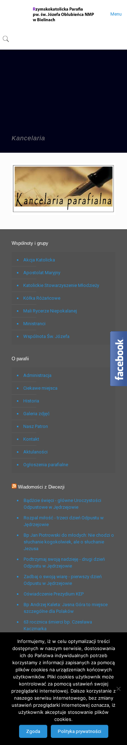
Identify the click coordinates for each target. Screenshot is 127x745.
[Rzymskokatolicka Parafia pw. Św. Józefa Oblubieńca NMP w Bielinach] (63, 14)
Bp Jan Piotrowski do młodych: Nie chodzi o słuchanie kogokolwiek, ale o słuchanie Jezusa (69, 541)
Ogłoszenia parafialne (45, 464)
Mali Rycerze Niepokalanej (50, 311)
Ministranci (34, 323)
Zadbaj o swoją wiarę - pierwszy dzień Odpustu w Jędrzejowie (63, 580)
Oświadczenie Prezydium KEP (54, 594)
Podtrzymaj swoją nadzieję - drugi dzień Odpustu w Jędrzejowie (64, 563)
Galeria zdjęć (36, 413)
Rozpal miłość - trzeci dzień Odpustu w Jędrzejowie (64, 521)
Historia (31, 400)
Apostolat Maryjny (41, 272)
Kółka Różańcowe (41, 298)
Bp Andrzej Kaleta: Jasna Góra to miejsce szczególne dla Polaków (66, 608)
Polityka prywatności (79, 731)
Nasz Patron (35, 426)
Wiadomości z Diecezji (41, 487)
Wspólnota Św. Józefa (46, 336)
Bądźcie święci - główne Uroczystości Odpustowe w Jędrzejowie (62, 504)
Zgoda (33, 731)
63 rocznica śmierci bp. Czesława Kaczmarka (58, 625)
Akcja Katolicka (39, 260)
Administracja (37, 375)
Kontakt (31, 439)
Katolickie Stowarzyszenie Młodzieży (61, 285)
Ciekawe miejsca (40, 388)
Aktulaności (35, 452)
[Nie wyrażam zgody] (118, 688)
